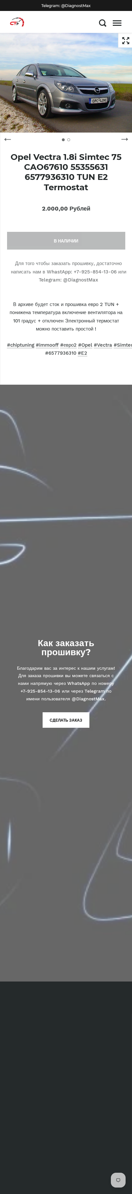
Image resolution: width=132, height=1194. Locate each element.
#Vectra (103, 345)
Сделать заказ (66, 720)
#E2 (82, 353)
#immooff (47, 345)
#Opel (85, 345)
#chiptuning (20, 345)
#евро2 (68, 345)
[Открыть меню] (117, 22)
